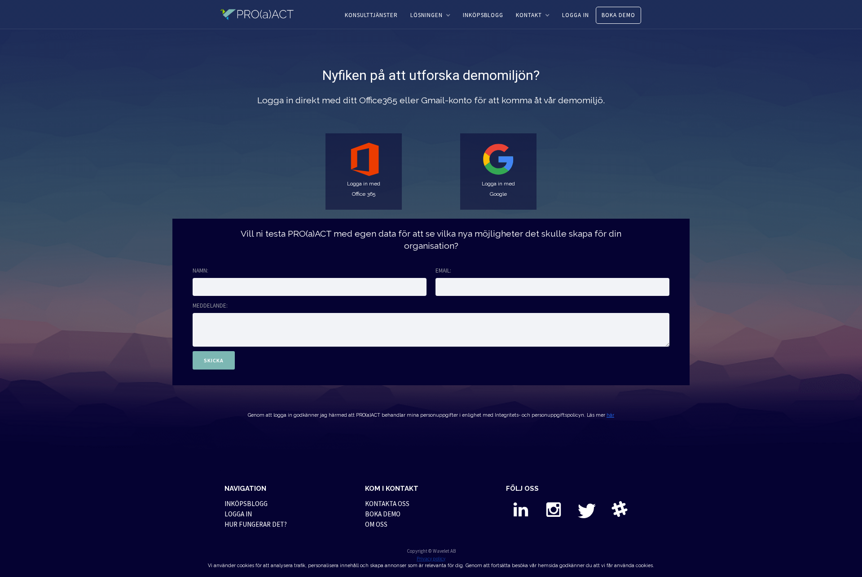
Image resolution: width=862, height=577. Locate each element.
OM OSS (376, 524)
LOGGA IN (575, 15)
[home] (262, 14)
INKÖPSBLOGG (483, 15)
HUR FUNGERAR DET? (255, 524)
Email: (443, 270)
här (610, 415)
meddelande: (210, 305)
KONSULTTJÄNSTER (371, 15)
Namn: (200, 270)
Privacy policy (431, 558)
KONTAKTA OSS (387, 503)
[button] (430, 15)
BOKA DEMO (618, 15)
